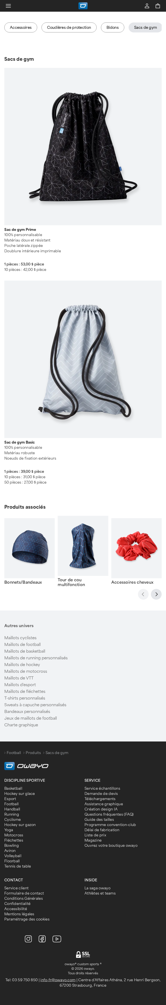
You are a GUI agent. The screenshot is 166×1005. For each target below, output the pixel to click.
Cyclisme (12, 820)
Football (14, 753)
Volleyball (12, 856)
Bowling (11, 846)
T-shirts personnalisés (24, 698)
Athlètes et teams (100, 893)
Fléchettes (13, 840)
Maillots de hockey (22, 664)
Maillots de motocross (25, 671)
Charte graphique (21, 725)
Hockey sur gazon (20, 825)
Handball (12, 809)
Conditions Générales (23, 898)
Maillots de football (22, 644)
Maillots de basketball (24, 651)
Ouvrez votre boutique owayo (111, 846)
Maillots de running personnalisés (36, 658)
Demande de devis (101, 794)
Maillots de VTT (19, 678)
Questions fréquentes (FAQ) (109, 814)
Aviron (10, 851)
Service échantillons (102, 788)
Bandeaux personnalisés (27, 711)
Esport (10, 799)
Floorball (12, 861)
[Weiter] (156, 594)
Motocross (13, 835)
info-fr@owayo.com (57, 980)
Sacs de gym (19, 59)
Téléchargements (100, 799)
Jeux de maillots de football (30, 718)
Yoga (8, 830)
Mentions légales (19, 914)
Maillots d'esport (20, 684)
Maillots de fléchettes (24, 691)
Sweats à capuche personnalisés (35, 705)
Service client (16, 888)
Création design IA (101, 809)
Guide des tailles (99, 820)
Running (11, 814)
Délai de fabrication (102, 830)
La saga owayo (97, 888)
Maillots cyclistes (20, 638)
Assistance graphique (104, 804)
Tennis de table (17, 866)
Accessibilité (15, 909)
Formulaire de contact (24, 893)
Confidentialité (17, 904)
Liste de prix (95, 835)
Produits (33, 753)
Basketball (13, 788)
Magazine (93, 840)
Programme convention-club (110, 825)
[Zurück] (143, 594)
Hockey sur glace (19, 794)
